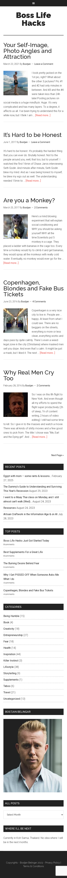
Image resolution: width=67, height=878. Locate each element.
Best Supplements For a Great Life (23, 552)
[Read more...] (42, 115)
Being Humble (11, 616)
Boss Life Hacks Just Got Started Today (26, 540)
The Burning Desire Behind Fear (21, 563)
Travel (6, 692)
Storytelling (9, 673)
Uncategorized (11, 698)
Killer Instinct (10, 660)
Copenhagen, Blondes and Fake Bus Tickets (33, 288)
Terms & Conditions (33, 866)
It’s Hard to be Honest (32, 134)
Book (6, 622)
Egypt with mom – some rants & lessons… (27, 476)
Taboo (6, 686)
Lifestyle (8, 666)
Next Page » (57, 455)
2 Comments (41, 207)
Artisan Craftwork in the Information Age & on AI (30, 514)
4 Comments (39, 301)
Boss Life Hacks (33, 19)
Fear (5, 641)
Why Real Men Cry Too (28, 375)
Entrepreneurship (13, 635)
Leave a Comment (43, 64)
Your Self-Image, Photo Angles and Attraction (27, 50)
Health (7, 647)
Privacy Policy (52, 862)
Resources (9, 507)
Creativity (8, 628)
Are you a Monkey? (29, 200)
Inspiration (9, 654)
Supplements (11, 679)
